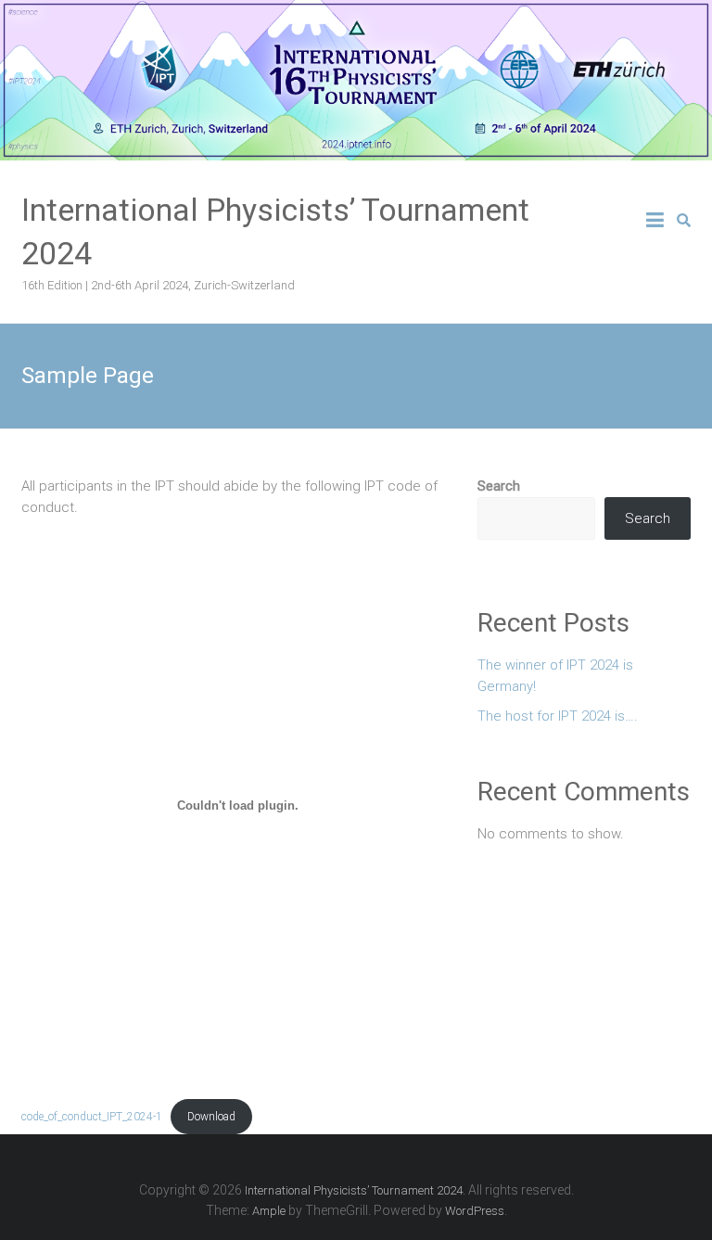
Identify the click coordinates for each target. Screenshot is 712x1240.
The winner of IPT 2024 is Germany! (555, 676)
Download (211, 1116)
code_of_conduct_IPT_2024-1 (91, 1116)
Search (498, 486)
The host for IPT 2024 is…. (557, 716)
